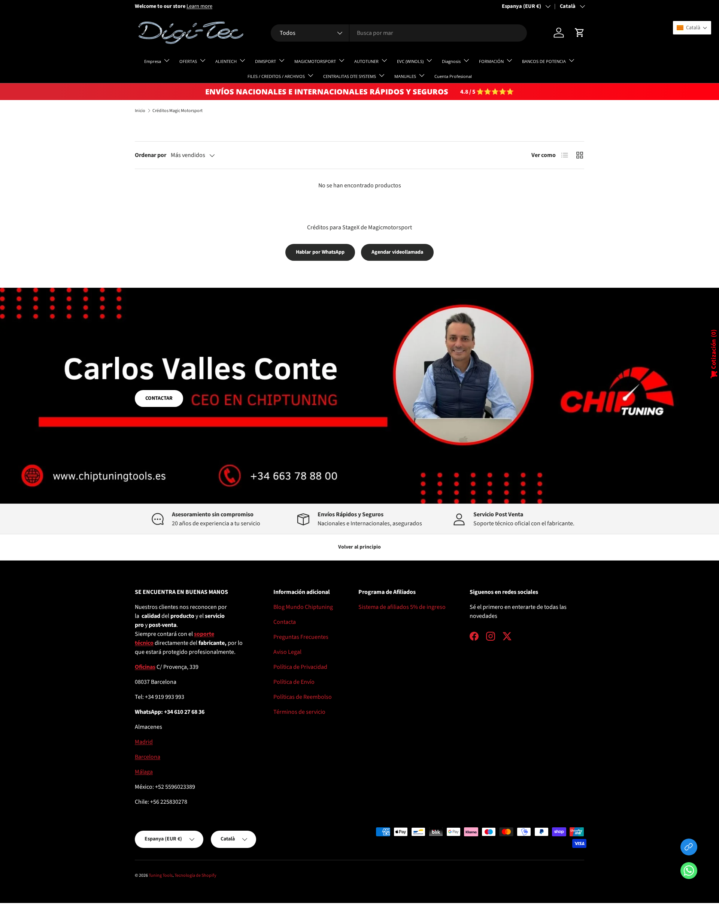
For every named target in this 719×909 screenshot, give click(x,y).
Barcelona (147, 757)
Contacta (284, 622)
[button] (688, 872)
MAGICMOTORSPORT (315, 61)
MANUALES (405, 76)
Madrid (144, 742)
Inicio (140, 111)
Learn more (199, 6)
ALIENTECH (226, 61)
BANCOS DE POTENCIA (544, 61)
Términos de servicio (299, 712)
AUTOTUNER (366, 61)
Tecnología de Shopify (195, 875)
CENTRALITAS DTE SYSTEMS (349, 76)
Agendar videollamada (397, 252)
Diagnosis (451, 61)
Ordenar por (150, 155)
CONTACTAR (159, 398)
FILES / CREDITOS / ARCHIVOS (276, 76)
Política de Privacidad (300, 667)
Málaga (144, 772)
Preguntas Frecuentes (300, 637)
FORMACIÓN (491, 61)
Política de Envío (294, 682)
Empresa (152, 61)
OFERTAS (188, 61)
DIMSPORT (265, 61)
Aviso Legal (287, 652)
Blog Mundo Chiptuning (303, 607)
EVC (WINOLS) (410, 61)
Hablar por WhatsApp (320, 252)
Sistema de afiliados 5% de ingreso (402, 607)
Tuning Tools (161, 875)
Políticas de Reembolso (302, 697)
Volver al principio (359, 547)
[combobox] (399, 33)
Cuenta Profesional (453, 76)
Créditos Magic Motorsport (177, 111)
